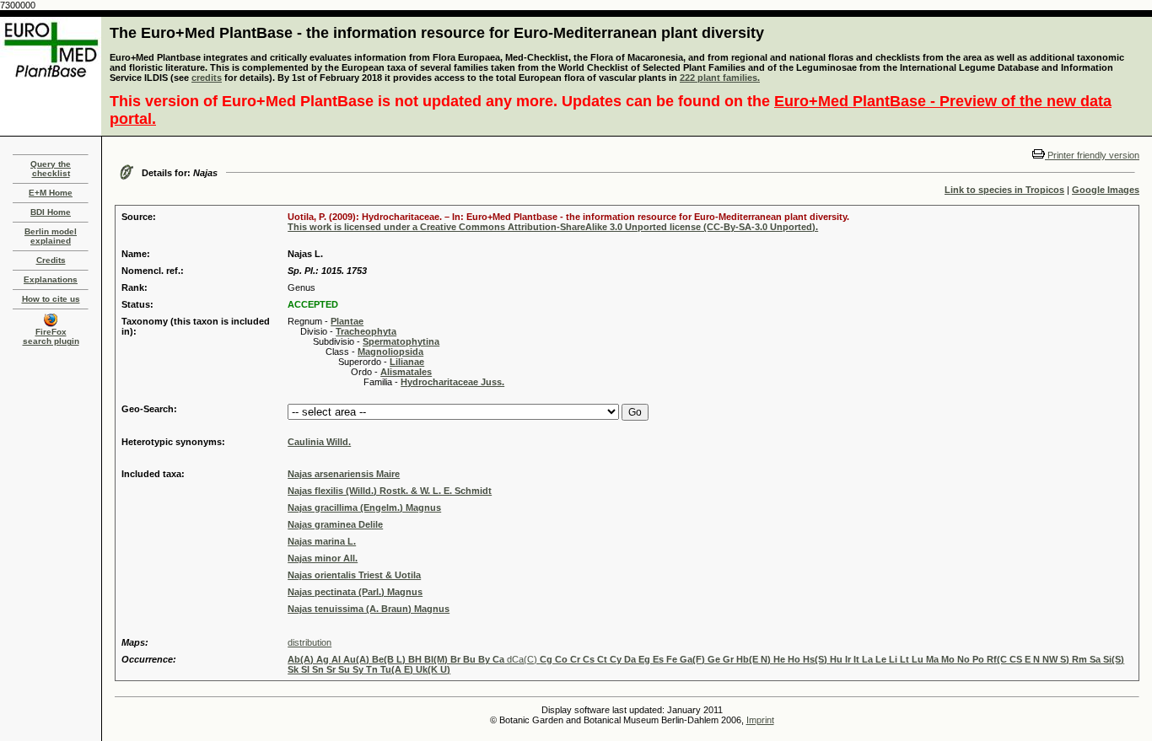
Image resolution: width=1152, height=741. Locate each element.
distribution (309, 642)
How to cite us (51, 298)
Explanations (51, 279)
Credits (51, 260)
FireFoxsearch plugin (51, 336)
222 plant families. (720, 77)
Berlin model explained (50, 236)
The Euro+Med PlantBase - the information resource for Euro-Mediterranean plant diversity (437, 32)
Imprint (760, 720)
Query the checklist (50, 168)
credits (206, 77)
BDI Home (50, 212)
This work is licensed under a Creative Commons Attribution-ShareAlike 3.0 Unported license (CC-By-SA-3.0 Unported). (553, 227)
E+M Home (51, 192)
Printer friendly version (1092, 155)
